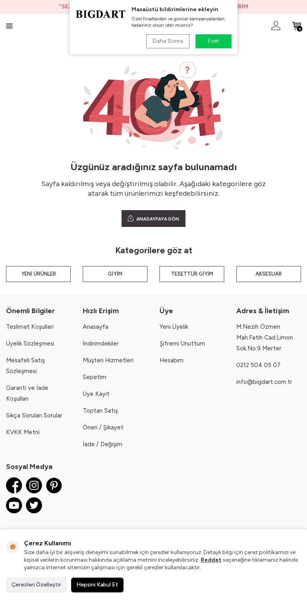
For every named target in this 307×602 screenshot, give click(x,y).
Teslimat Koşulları (30, 326)
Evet (213, 41)
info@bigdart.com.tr (264, 381)
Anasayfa (95, 326)
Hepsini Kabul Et (97, 584)
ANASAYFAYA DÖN (157, 219)
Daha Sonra (168, 41)
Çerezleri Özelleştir (36, 584)
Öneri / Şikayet (103, 427)
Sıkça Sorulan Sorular (34, 415)
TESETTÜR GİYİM (192, 274)
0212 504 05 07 (258, 365)
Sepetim (94, 377)
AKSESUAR (268, 274)
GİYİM (115, 274)
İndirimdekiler (101, 343)
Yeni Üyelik (173, 326)
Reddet (211, 559)
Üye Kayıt (96, 393)
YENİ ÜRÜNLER (38, 274)
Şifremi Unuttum (182, 343)
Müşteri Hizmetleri (108, 360)
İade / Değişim (102, 444)
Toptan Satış (100, 410)
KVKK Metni (23, 432)
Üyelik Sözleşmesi (30, 343)
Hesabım (171, 360)
